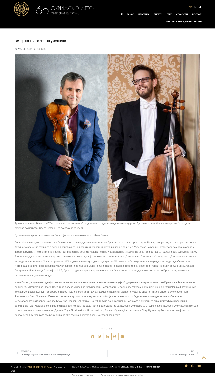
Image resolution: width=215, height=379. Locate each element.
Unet (13, 371)
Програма (143, 14)
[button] (92, 336)
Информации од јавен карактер (183, 21)
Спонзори (181, 14)
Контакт (196, 14)
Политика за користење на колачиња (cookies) (122, 375)
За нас (130, 14)
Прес (169, 14)
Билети (158, 14)
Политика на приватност (83, 375)
